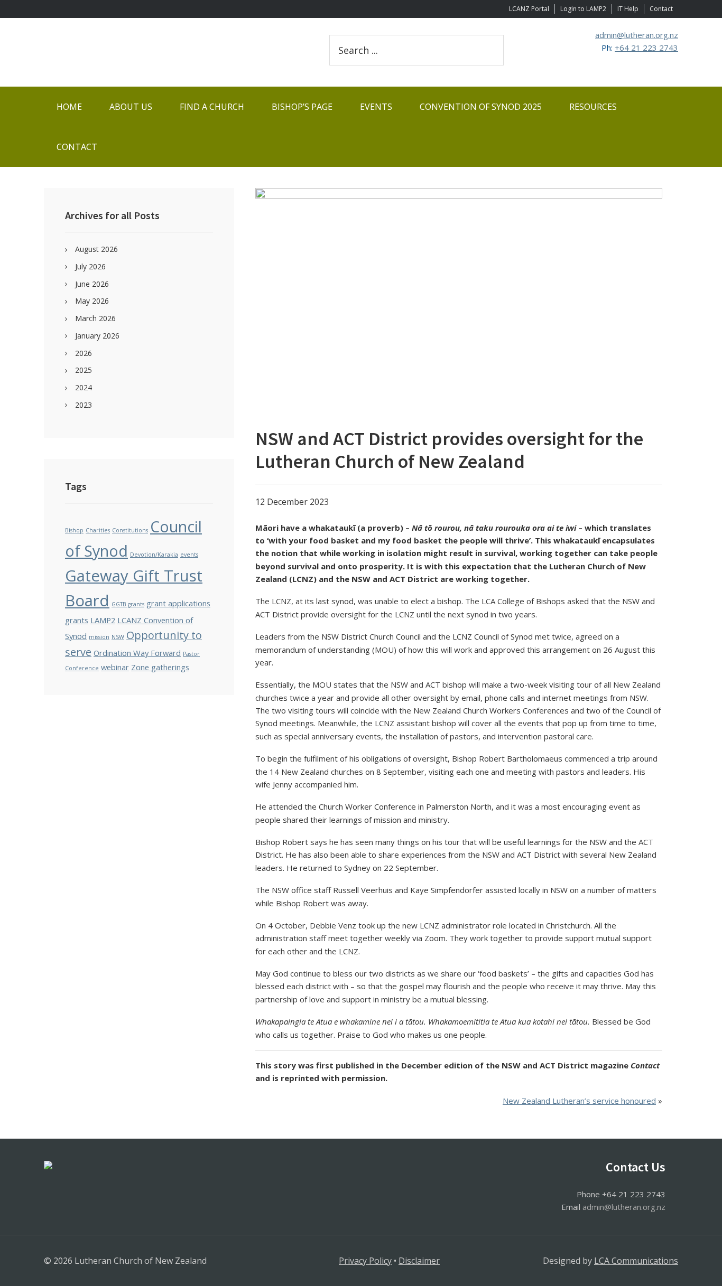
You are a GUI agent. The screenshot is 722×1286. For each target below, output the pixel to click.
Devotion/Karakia (154, 554)
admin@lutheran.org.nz (636, 35)
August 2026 (96, 249)
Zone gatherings (160, 667)
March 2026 (95, 318)
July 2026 (90, 266)
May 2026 (92, 301)
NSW (118, 637)
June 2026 (92, 284)
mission (99, 637)
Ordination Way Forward (137, 652)
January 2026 (97, 336)
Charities (98, 530)
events (189, 554)
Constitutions (130, 530)
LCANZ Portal (529, 8)
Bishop (74, 530)
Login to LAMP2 (583, 8)
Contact (661, 8)
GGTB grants (128, 604)
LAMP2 (102, 620)
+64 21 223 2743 (646, 47)
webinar (115, 667)
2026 (83, 353)
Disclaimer (419, 1260)
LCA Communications (636, 1260)
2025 (83, 370)
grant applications (178, 603)
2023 (83, 405)
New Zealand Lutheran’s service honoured (579, 1100)
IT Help (627, 8)
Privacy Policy (365, 1260)
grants (76, 620)
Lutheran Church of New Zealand (171, 52)
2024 (83, 387)
